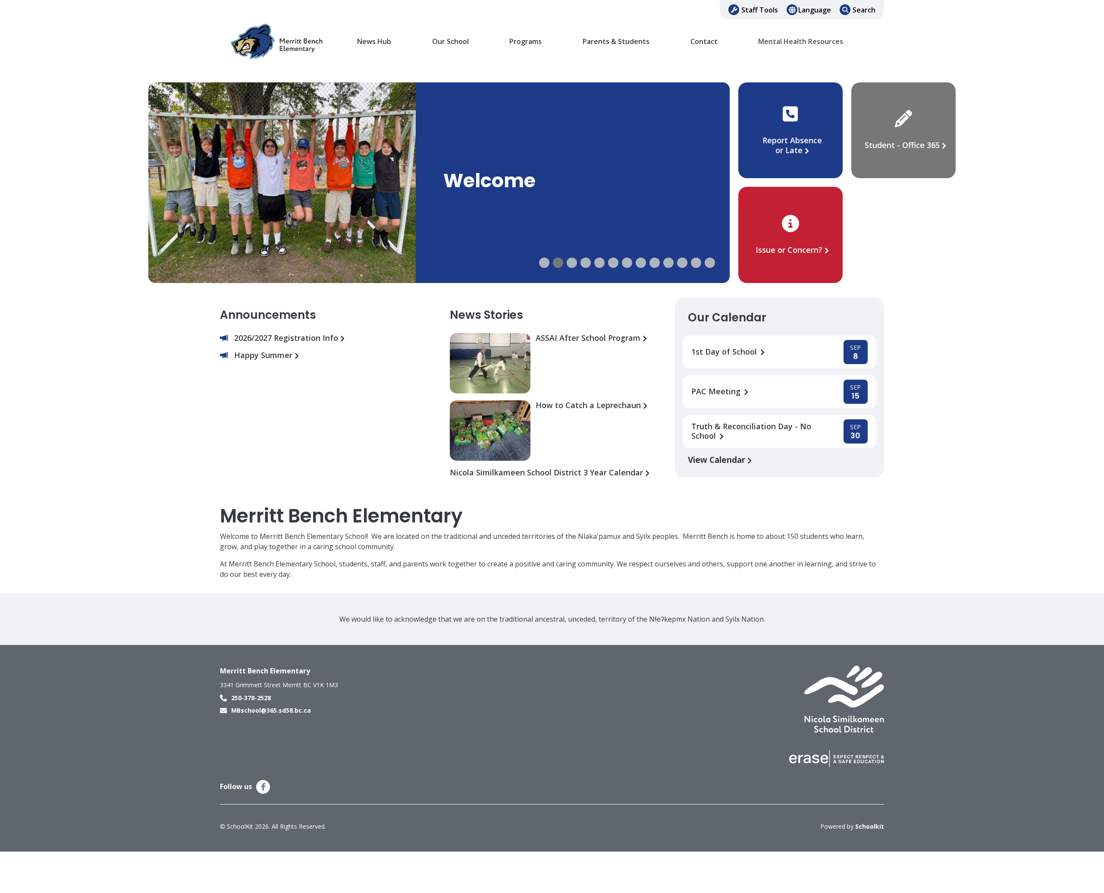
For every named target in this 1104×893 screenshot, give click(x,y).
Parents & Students (616, 42)
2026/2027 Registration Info (287, 338)
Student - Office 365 (902, 145)
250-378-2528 (251, 698)
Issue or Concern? (789, 250)
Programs (525, 42)
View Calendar (717, 459)
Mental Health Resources (800, 42)
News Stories (486, 315)
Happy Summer (264, 355)
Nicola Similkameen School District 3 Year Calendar (547, 473)
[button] (544, 263)
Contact (704, 42)
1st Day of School (725, 352)
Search (864, 10)
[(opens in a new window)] (844, 698)
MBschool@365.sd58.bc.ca (271, 710)
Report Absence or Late (792, 145)
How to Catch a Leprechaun (589, 405)
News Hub (374, 42)
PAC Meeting (717, 391)
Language (814, 10)
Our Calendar (727, 317)
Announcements (268, 315)
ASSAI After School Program (589, 338)
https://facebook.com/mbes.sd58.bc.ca (263, 787)
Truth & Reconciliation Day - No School (751, 431)
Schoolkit (869, 826)
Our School (450, 42)
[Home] (278, 41)
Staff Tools (759, 10)
